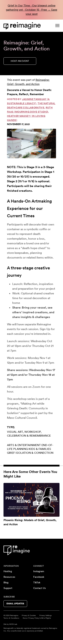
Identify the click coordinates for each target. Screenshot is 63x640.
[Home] (23, 25)
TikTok (36, 582)
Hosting (8, 571)
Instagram (38, 571)
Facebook (38, 576)
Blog (6, 582)
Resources (9, 576)
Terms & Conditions (11, 618)
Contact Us (39, 588)
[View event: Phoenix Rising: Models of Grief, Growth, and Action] (31, 500)
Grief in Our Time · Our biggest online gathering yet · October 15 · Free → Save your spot (31, 10)
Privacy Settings (45, 615)
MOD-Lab (13, 624)
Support (8, 588)
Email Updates (15, 603)
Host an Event (20, 61)
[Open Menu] (57, 25)
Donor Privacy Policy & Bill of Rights (37, 618)
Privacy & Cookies (29, 615)
